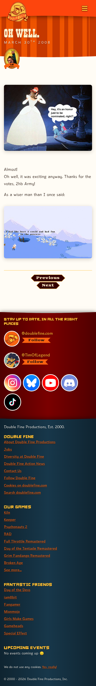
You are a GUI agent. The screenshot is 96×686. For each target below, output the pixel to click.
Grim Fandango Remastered (27, 555)
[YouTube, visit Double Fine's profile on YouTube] (50, 382)
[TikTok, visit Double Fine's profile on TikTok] (12, 402)
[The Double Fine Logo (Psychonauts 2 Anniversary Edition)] (18, 11)
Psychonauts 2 (15, 527)
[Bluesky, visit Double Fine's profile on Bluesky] (31, 382)
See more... (13, 570)
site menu (44, 313)
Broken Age (13, 563)
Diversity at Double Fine (24, 456)
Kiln (7, 512)
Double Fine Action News (24, 463)
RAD (8, 534)
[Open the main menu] (84, 8)
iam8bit (10, 597)
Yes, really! (49, 667)
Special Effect (15, 633)
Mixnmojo (12, 611)
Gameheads (13, 626)
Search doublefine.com (22, 492)
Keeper (10, 519)
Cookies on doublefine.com (25, 485)
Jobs (8, 449)
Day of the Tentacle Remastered (30, 548)
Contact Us (12, 471)
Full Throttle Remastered (25, 541)
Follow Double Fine (19, 478)
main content (66, 313)
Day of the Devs (17, 590)
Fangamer (12, 604)
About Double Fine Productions (29, 442)
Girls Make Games (18, 618)
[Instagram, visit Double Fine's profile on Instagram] (12, 382)
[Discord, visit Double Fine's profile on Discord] (69, 382)
